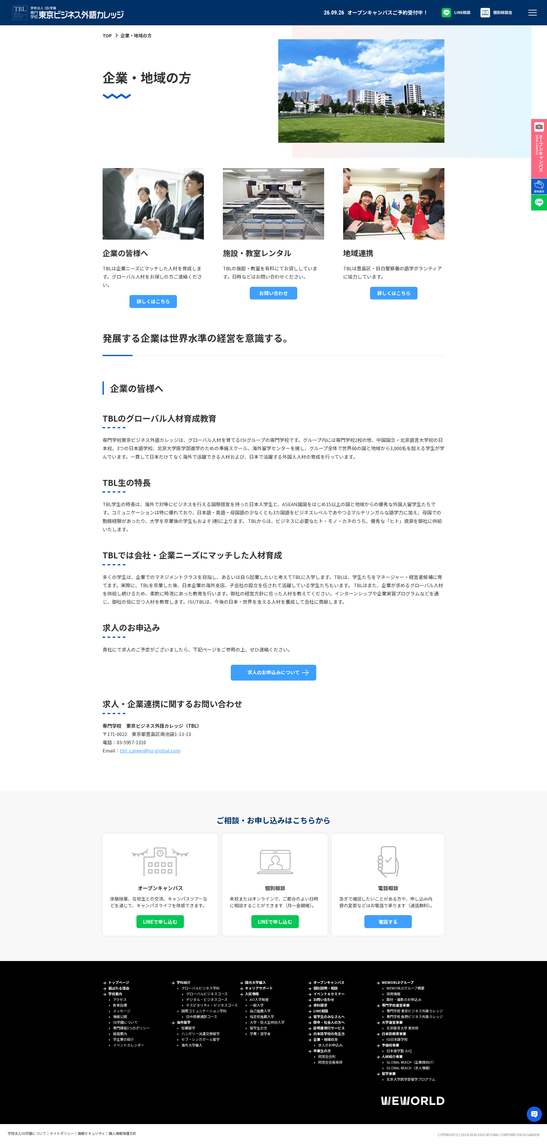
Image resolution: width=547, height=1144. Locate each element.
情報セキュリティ (91, 1133)
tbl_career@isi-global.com (150, 750)
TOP (107, 35)
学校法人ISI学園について (27, 1133)
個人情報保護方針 (122, 1133)
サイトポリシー (62, 1133)
